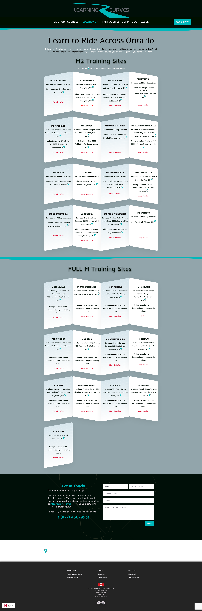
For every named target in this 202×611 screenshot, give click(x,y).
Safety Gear (102, 577)
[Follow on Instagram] (103, 602)
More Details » (58, 102)
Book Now (182, 22)
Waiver (145, 22)
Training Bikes (110, 22)
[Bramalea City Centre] (93, 101)
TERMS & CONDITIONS (74, 574)
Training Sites (133, 577)
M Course (132, 574)
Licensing (101, 574)
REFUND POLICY (72, 571)
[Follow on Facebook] (99, 602)
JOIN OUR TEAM (72, 577)
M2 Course (132, 571)
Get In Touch (130, 22)
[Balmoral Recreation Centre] (93, 88)
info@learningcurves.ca (62, 503)
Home (55, 22)
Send (149, 523)
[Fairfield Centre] (127, 88)
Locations (89, 22)
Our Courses (69, 22)
